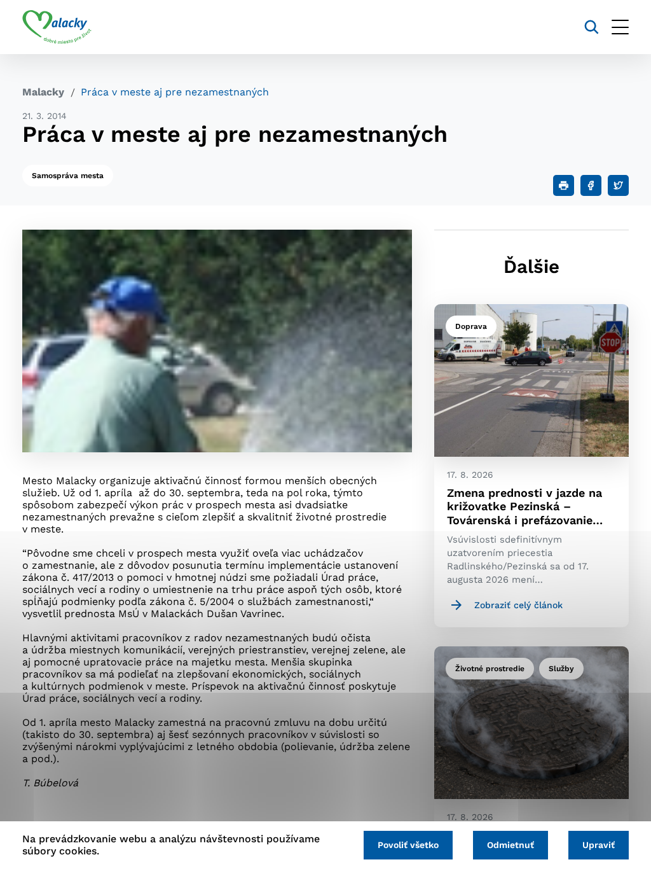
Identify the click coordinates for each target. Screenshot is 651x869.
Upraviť (598, 845)
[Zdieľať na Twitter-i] (618, 185)
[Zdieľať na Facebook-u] (590, 185)
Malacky (43, 92)
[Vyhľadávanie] (591, 27)
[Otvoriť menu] (620, 27)
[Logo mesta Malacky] (57, 27)
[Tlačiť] (563, 185)
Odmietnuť (510, 845)
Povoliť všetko (408, 845)
